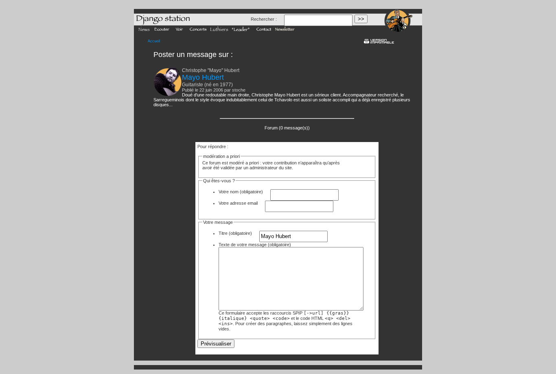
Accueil (154, 41)
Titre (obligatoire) (235, 233)
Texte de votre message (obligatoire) (255, 244)
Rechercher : (264, 19)
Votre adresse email (238, 203)
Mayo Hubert (203, 77)
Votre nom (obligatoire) (241, 191)
